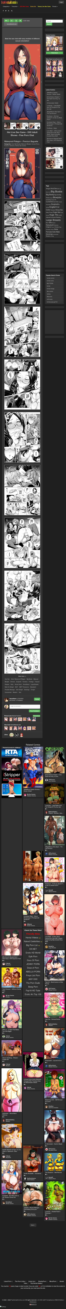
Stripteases (33, 1302)
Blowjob (29, 144)
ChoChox (51, 1106)
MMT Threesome (24, 687)
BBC (58, 188)
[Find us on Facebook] (3, 11)
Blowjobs (57, 197)
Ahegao (48, 188)
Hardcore (12, 145)
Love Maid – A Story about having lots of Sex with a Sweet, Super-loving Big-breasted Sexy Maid (54, 133)
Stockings (26, 689)
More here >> (22, 676)
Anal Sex (7, 679)
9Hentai (29, 1087)
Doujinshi (18, 681)
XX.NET (33, 948)
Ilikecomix (49, 296)
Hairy (12, 684)
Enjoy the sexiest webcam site (37, 125)
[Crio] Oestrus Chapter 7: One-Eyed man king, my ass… (53, 98)
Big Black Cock (53, 1150)
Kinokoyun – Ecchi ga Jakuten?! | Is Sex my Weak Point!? (54, 117)
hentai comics (50, 278)
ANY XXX (33, 979)
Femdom (25, 681)
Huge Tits (53, 214)
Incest (60, 215)
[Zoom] (16, 20)
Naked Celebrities (32, 941)
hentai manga (50, 288)
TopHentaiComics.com (18, 1300)
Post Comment (34, 711)
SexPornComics (31, 1178)
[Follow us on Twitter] (5, 11)
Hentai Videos (32, 937)
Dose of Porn (33, 967)
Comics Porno (35, 144)
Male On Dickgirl (9, 687)
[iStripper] (12, 785)
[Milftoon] (22, 735)
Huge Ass (56, 212)
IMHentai (29, 924)
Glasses (7, 684)
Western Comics (31, 796)
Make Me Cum (12, 125)
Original (48, 227)
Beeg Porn (33, 986)
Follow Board (36, 716)
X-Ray (52, 236)
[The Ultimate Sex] (12, 764)
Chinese (12, 681)
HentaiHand (26, 684)
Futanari (6, 145)
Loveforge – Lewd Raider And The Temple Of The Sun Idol (54, 107)
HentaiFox (51, 946)
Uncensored (8, 692)
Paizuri (52, 227)
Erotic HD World (33, 952)
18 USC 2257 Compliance (46, 1300)
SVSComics (52, 779)
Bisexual (23, 144)
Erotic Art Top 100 (33, 994)
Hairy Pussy (49, 212)
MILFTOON (50, 283)
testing (48, 294)
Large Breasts (34, 684)
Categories (6, 6)
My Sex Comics (31, 794)
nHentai (8, 1036)
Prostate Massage (10, 689)
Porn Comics (52, 781)
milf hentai (49, 299)
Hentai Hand (18, 684)
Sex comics (50, 291)
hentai (48, 286)
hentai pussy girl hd (52, 302)
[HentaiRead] (12, 735)
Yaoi (20, 692)
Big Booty (50, 194)
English (52, 206)
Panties (57, 227)
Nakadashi (33, 687)
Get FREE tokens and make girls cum (25, 125)
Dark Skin (56, 202)
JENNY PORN (33, 963)
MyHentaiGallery (53, 812)
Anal (12, 144)
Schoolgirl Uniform (50, 229)
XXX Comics (52, 988)
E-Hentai (8, 963)
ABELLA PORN (33, 971)
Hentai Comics (16, 716)
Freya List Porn (33, 975)
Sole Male (56, 231)
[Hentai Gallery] (33, 866)
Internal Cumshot (51, 217)
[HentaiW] (17, 735)
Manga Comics (52, 990)
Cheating (48, 200)
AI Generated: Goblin (52, 103)
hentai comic (50, 281)
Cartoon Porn (52, 1178)
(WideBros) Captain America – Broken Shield (53, 93)
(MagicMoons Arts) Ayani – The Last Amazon (54, 112)
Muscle (53, 222)
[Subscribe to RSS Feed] (8, 11)
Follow (37, 699)
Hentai (17, 145)
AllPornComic (52, 853)
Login (61, 2)
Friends (54, 6)
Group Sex (59, 210)
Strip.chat (57, 155)
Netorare (56, 225)
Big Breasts (18, 144)
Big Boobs (29, 679)
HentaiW (51, 890)
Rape (60, 227)
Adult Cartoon (31, 1179)
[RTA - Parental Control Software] (12, 753)
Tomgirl (33, 689)
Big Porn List (32, 945)
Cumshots (49, 202)
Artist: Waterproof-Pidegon (18, 679)
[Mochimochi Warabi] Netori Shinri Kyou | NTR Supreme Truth (54, 140)
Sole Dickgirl (19, 689)
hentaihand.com (11, 24)
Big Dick (56, 195)
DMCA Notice (59, 1300)
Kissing (58, 217)
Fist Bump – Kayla (52, 128)
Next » (33, 1225)
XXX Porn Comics (53, 1107)
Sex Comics (23, 145)
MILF (16, 687)
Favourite (14, 6)
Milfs (50, 222)
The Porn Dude (33, 982)
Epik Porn (33, 956)
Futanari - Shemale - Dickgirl (56, 813)
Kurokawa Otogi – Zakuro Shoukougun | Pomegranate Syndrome (54, 123)
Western (15, 692)
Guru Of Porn (33, 960)
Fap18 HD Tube (33, 990)
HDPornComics (31, 1214)
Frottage (31, 681)
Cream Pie (53, 200)
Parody (8, 997)
